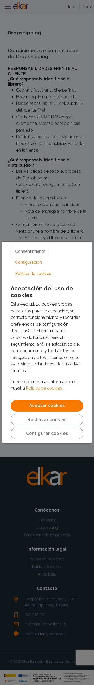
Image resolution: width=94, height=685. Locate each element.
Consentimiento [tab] (30, 251)
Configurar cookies (47, 433)
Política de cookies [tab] (33, 273)
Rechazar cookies (46, 419)
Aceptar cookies (47, 405)
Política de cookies (44, 388)
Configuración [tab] (28, 262)
